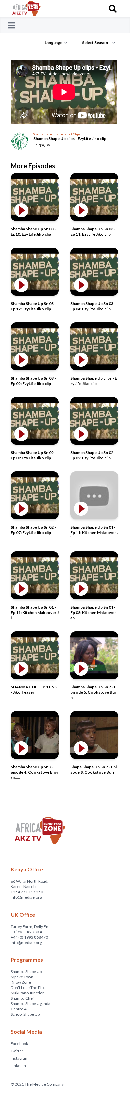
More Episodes (33, 166)
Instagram (20, 1058)
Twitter (17, 1050)
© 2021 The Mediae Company (37, 1084)
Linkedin (18, 1065)
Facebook (19, 1043)
